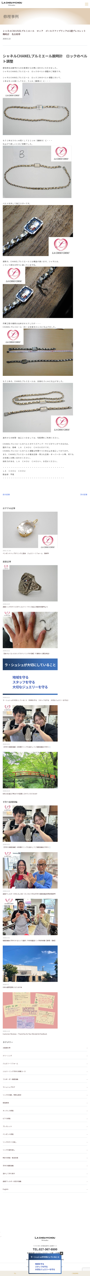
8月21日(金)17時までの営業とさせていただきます (20, 794)
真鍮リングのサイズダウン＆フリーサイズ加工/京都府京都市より (25, 607)
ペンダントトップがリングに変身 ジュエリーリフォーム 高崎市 (26, 553)
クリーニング (7, 1056)
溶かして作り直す (9, 1173)
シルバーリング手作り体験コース (14, 1071)
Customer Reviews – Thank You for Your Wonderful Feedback (25, 1034)
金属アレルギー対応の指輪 (12, 1181)
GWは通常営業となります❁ (12, 987)
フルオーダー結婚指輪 (10, 1079)
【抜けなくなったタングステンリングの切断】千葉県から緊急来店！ (26, 653)
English (5, 1189)
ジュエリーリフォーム (10, 1063)
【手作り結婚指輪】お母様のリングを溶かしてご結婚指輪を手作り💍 (27, 747)
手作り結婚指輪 (8, 1166)
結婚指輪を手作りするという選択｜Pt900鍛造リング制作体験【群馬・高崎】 (29, 940)
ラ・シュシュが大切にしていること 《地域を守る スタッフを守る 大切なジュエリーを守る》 (36, 700)
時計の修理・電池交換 (10, 1158)
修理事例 (6, 1103)
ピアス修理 (6, 1118)
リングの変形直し (9, 1150)
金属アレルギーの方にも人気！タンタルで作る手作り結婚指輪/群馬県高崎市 (29, 894)
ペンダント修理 (8, 1134)
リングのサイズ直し (10, 1142)
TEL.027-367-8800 (45, 1249)
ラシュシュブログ (9, 1087)
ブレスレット (7, 1126)
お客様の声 (6, 1048)
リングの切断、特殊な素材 (12, 1095)
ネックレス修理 (8, 1111)
